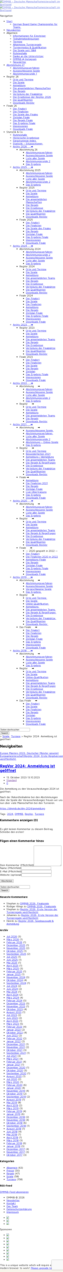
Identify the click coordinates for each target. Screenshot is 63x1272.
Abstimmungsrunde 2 (38, 161)
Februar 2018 (14, 1143)
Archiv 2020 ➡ (23, 500)
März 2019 (12, 1108)
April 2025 (12, 965)
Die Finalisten (20, 111)
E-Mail (11, 871)
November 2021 (15, 1047)
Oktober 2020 (14, 1070)
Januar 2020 (13, 1087)
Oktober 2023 (14, 1009)
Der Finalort (20, 108)
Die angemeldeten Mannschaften (32, 88)
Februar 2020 (14, 1084)
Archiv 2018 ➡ (23, 650)
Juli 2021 (11, 1055)
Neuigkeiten (13, 29)
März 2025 (12, 968)
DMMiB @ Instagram (25, 59)
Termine (17, 41)
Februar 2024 (14, 1000)
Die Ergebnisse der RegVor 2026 (32, 96)
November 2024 (15, 977)
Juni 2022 (12, 1035)
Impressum (12, 1212)
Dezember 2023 (15, 1003)
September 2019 (16, 1096)
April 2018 (12, 1137)
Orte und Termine (23, 79)
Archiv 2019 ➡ (23, 577)
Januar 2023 (13, 1029)
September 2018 (16, 1125)
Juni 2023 (12, 1017)
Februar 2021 (14, 1061)
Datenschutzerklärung (19, 1209)
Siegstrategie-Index (25, 140)
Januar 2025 (13, 974)
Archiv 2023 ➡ (23, 324)
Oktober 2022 (14, 1032)
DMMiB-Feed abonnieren (14, 1191)
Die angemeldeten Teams (40, 278)
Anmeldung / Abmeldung (40, 456)
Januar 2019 (13, 1114)
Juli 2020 (11, 1079)
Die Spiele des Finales (25, 114)
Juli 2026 (11, 936)
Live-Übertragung (36, 491)
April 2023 (12, 1020)
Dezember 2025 (15, 945)
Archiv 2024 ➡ (23, 245)
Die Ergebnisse (34, 207)
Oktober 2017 (14, 1154)
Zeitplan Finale (21, 117)
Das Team (12, 1206)
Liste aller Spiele (35, 158)
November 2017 (15, 1151)
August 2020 (14, 1076)
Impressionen (20, 126)
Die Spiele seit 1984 (24, 50)
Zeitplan (30, 371)
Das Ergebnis (33, 164)
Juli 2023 (11, 1015)
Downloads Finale (23, 129)
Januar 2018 (13, 1146)
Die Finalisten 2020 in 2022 (42, 556)
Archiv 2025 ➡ (23, 167)
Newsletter (19, 62)
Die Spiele (19, 82)
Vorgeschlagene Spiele (39, 589)
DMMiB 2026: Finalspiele (34, 903)
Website (10, 874)
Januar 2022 (13, 1041)
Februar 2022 (14, 1038)
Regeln (10, 1173)
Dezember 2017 (15, 1149)
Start (9, 21)
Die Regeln (19, 91)
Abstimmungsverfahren (26, 67)
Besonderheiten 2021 (38, 453)
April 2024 (12, 994)
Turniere (16, 736)
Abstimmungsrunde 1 (25, 73)
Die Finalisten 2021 (37, 483)
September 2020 (16, 1073)
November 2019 (15, 1090)
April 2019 (12, 1105)
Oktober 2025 (14, 951)
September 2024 (16, 983)
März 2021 (12, 1058)
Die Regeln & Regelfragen (41, 462)
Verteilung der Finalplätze (27, 94)
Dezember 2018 (15, 1117)
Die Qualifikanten (23, 99)
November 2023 (15, 1006)
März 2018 (12, 1140)
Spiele (5, 736)
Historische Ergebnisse (26, 137)
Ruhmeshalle (20, 53)
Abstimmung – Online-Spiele (42, 442)
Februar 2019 (14, 1111)
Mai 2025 (11, 962)
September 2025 (16, 953)
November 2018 (15, 1119)
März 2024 (12, 997)
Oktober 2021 (14, 1050)
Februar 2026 (14, 942)
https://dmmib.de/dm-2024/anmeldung (22, 808)
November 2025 (15, 948)
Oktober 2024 (14, 980)
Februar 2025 (14, 971)
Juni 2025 (12, 959)
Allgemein (11, 1167)
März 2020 (12, 1082)
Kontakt (11, 1203)
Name (10, 868)
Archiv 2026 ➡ (23, 146)
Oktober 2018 (14, 1122)
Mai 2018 (11, 1134)
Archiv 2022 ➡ (23, 383)
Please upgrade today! (44, 1267)
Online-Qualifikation (37, 603)
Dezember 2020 (15, 1067)
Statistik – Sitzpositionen (28, 143)
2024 (10, 813)
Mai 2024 (11, 991)
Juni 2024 (12, 988)
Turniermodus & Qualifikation (29, 47)
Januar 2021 (13, 1064)
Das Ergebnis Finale (24, 123)
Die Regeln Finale (23, 120)
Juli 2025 (11, 956)
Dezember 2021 (15, 1044)
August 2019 (13, 1099)
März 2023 (12, 1023)
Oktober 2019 (14, 1093)
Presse (10, 1170)
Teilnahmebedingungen (26, 38)
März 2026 (12, 939)
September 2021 (16, 1052)
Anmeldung (19, 85)
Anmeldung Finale (36, 559)
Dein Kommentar (17, 865)
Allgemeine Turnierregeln (27, 44)
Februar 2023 (14, 1026)
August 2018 (13, 1128)
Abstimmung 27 (15, 64)
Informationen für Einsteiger (29, 35)
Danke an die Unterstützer (28, 56)
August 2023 (13, 1012)
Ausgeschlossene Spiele (26, 70)
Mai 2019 (11, 1102)
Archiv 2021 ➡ (23, 424)
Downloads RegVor (24, 102)
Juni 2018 (11, 1131)
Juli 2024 (11, 985)
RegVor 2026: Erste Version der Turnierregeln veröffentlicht (31, 911)
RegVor (29, 813)
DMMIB (19, 813)
